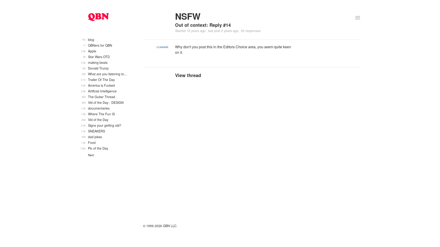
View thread (188, 75)
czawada (162, 47)
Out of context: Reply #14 (203, 24)
